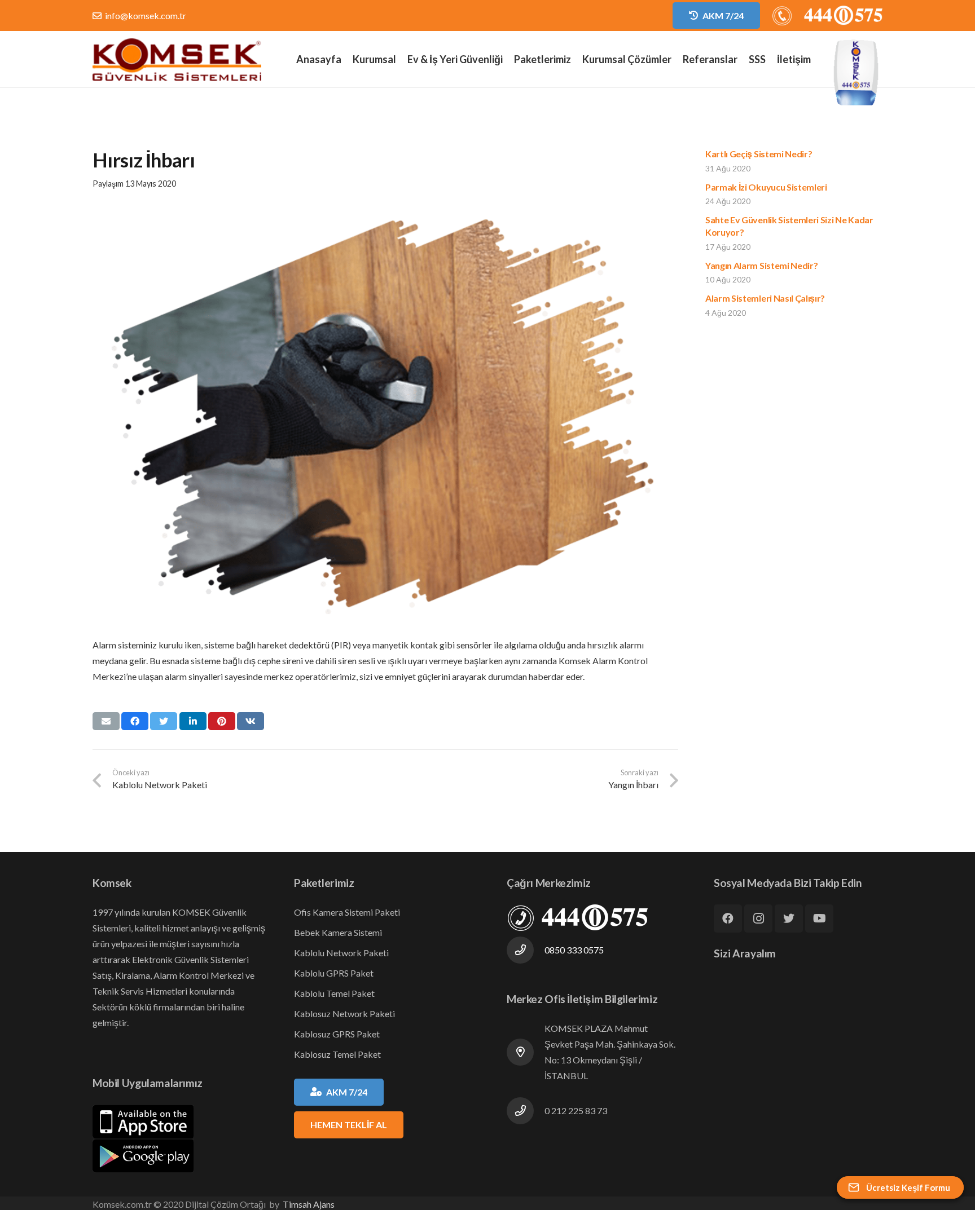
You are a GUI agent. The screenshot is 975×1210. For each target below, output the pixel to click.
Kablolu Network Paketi (341, 952)
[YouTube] (819, 918)
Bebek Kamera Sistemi (338, 932)
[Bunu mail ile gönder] (106, 721)
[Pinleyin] (221, 721)
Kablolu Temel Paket (334, 993)
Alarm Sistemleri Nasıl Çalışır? (765, 298)
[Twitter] (789, 918)
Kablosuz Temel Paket (337, 1054)
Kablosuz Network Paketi (344, 1013)
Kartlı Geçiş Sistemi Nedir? (758, 153)
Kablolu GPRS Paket (334, 973)
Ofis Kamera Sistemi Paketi (347, 912)
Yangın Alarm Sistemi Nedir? (761, 265)
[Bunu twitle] (163, 721)
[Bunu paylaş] (134, 721)
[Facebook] (728, 918)
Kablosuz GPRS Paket (337, 1033)
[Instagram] (758, 918)
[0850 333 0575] (525, 950)
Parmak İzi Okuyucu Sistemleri (766, 187)
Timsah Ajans (309, 1204)
